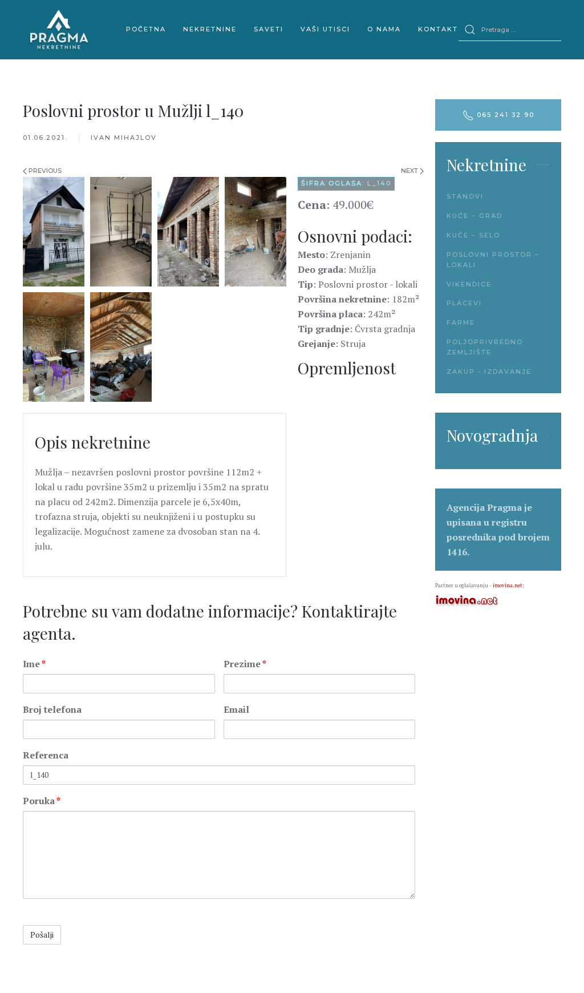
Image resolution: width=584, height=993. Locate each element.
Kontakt (438, 29)
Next (410, 171)
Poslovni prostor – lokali (493, 260)
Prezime (245, 663)
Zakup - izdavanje (489, 372)
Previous (44, 171)
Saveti (268, 29)
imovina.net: (508, 585)
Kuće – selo (473, 235)
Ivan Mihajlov (124, 138)
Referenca (45, 755)
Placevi (464, 303)
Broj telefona (52, 709)
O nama (384, 29)
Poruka (41, 800)
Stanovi (465, 196)
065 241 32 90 (504, 115)
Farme (461, 322)
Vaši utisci (325, 29)
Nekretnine (210, 29)
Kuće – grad (474, 216)
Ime (34, 663)
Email (236, 709)
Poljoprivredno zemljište (485, 347)
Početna (146, 29)
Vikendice (469, 284)
